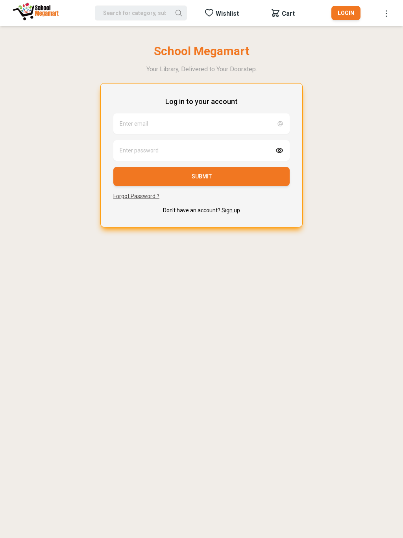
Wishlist (227, 13)
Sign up (231, 210)
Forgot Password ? (136, 196)
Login (346, 13)
